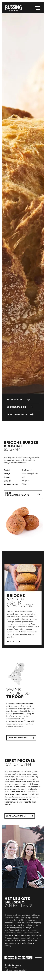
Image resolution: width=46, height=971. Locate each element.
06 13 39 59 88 (10, 968)
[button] (37, 7)
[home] (13, 7)
